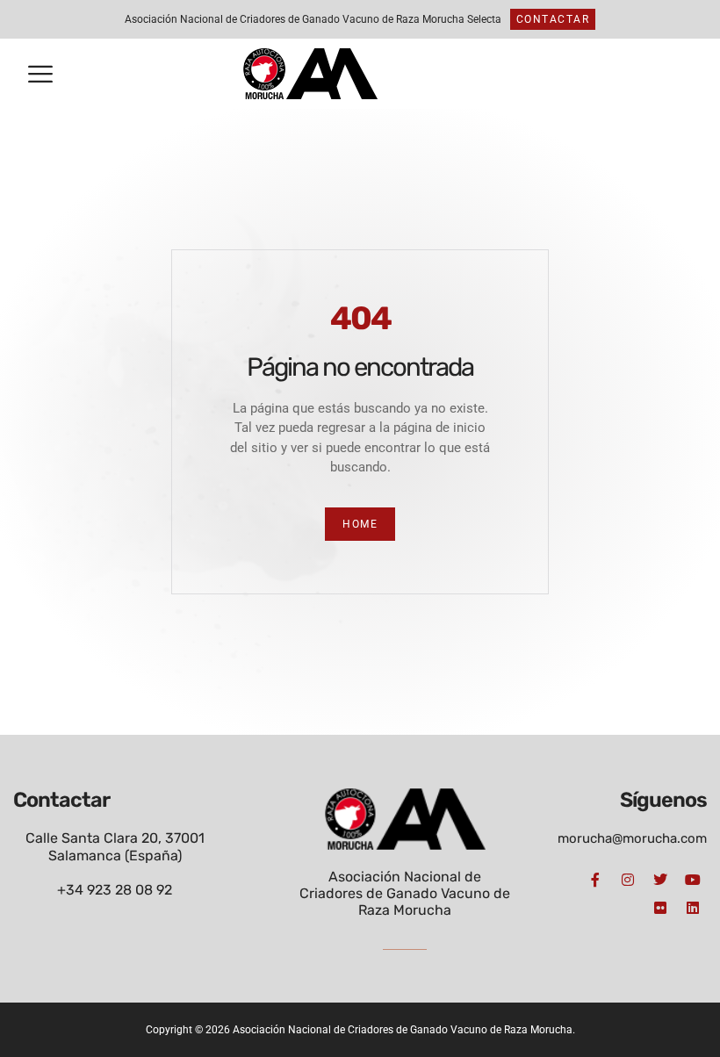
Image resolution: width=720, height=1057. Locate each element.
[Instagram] (628, 880)
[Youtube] (693, 880)
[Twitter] (660, 880)
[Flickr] (660, 908)
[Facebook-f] (595, 880)
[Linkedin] (693, 908)
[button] (40, 74)
